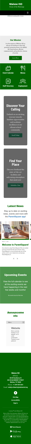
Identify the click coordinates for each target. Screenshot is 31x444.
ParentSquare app (16, 216)
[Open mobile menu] (27, 12)
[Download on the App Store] (15, 436)
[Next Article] (17, 258)
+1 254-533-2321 (18, 385)
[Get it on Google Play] (15, 431)
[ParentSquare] (15, 427)
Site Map (15, 397)
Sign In (15, 403)
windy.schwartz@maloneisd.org (18, 387)
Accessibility (15, 400)
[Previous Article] (13, 258)
